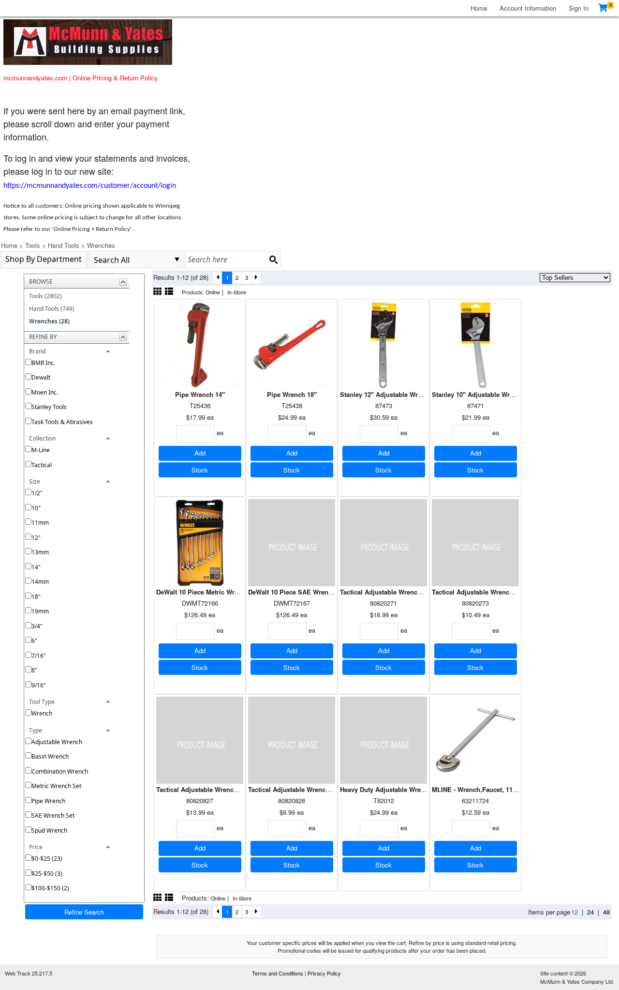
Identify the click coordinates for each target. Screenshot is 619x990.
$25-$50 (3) (46, 873)
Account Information (528, 8)
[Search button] (273, 259)
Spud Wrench (49, 830)
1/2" (37, 493)
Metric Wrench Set (56, 786)
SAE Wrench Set (52, 815)
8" (34, 670)
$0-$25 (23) (46, 858)
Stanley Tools (49, 407)
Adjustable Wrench (56, 742)
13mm (40, 552)
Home (479, 8)
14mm (40, 582)
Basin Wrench (50, 756)
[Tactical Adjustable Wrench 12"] (383, 541)
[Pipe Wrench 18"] (291, 344)
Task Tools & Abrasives (62, 422)
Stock (200, 469)
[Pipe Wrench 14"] (199, 344)
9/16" (38, 685)
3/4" (37, 626)
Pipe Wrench (48, 801)
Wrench (41, 713)
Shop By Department (43, 259)
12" (36, 537)
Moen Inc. (44, 392)
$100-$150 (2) (50, 888)
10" (36, 508)
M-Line (40, 450)
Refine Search (84, 911)
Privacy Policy (324, 973)
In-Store (236, 292)
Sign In (579, 8)
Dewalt (40, 377)
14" (36, 567)
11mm (40, 522)
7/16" (38, 656)
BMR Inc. (43, 363)
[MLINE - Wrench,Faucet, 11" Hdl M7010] (475, 739)
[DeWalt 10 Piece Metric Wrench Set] (199, 541)
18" (36, 597)
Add (200, 452)
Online (213, 292)
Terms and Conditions (278, 973)
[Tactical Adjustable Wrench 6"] (291, 739)
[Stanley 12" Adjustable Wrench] (383, 344)
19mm (40, 611)
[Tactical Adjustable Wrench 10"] (199, 739)
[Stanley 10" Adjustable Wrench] (475, 344)
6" (34, 641)
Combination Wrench (59, 771)
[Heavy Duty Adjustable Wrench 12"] (383, 739)
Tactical (41, 465)
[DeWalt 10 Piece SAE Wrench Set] (291, 541)
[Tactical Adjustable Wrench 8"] (475, 541)
